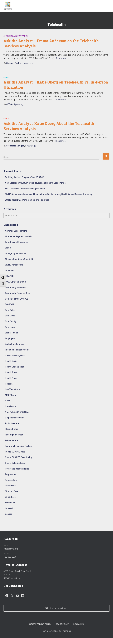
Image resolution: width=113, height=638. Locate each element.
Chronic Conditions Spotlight (19, 259)
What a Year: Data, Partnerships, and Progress (27, 200)
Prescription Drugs (14, 435)
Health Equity (11, 361)
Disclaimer (78, 624)
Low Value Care (12, 389)
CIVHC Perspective (14, 265)
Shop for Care (11, 491)
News (7, 401)
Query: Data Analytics (15, 463)
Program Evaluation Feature (18, 446)
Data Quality (10, 321)
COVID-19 (9, 304)
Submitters (10, 497)
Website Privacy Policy (40, 624)
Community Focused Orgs (17, 293)
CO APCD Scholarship (15, 282)
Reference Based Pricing (17, 469)
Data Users (10, 327)
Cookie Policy (62, 624)
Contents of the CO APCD (16, 299)
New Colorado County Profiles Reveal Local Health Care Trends (35, 183)
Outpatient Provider (14, 418)
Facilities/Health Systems (17, 350)
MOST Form (10, 395)
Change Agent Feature (15, 253)
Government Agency (15, 355)
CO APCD (9, 276)
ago (28, 63)
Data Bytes (10, 310)
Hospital (9, 384)
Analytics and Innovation (16, 36)
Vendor (8, 514)
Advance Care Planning (16, 231)
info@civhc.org (11, 549)
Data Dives (10, 316)
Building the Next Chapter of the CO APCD (24, 177)
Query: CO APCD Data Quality (18, 457)
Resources (10, 485)
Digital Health (11, 333)
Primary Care (11, 440)
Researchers (11, 480)
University (10, 508)
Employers (10, 338)
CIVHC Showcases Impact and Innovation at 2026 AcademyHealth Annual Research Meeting (49, 194)
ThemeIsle (66, 631)
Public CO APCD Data (15, 452)
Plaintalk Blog (11, 429)
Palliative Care (12, 423)
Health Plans (11, 372)
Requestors (10, 474)
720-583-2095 (10, 557)
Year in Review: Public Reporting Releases (25, 188)
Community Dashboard (16, 287)
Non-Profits (10, 406)
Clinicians (10, 270)
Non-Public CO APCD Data (17, 412)
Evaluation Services (14, 344)
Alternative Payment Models (18, 236)
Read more (61, 58)
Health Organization (14, 367)
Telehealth (10, 503)
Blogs (6, 77)
